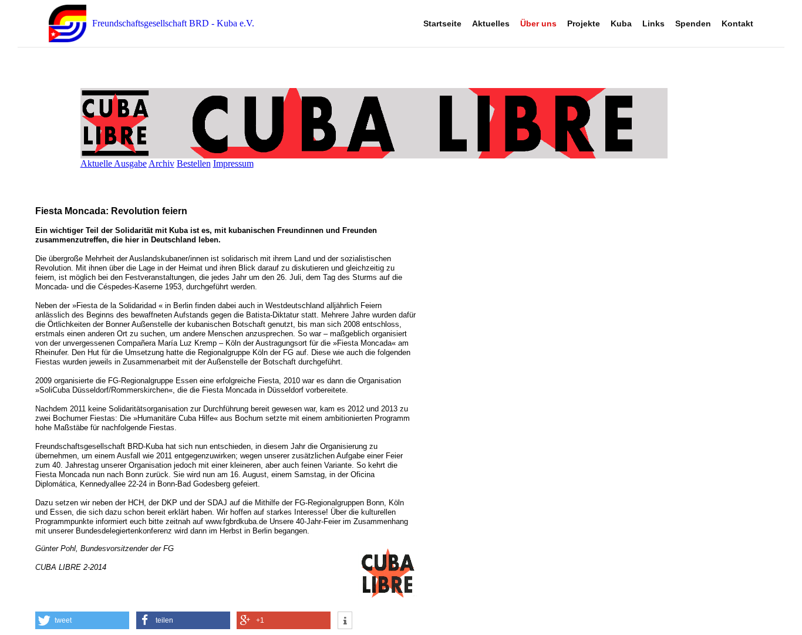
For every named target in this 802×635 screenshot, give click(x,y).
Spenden (693, 23)
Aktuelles (491, 23)
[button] (82, 620)
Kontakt (737, 23)
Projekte (583, 23)
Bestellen (194, 163)
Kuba (621, 23)
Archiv (161, 163)
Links (653, 23)
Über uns (538, 23)
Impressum (233, 163)
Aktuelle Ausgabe (113, 163)
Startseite (442, 23)
